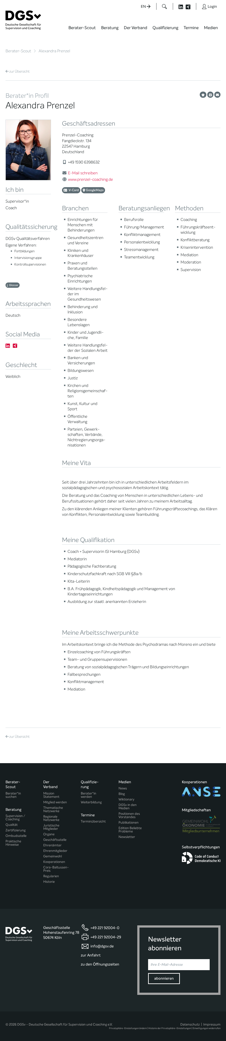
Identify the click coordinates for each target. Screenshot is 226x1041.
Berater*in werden (88, 795)
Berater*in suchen (13, 795)
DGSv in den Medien (128, 806)
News (123, 788)
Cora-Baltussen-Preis (56, 869)
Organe (49, 834)
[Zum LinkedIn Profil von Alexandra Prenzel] (8, 346)
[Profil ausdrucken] (210, 95)
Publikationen (129, 822)
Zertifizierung (16, 830)
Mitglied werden (55, 802)
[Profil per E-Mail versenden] (217, 95)
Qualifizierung (165, 27)
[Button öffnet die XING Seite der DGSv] (190, 6)
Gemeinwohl (52, 856)
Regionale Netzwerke (51, 818)
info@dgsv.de (102, 946)
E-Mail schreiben (83, 173)
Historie (49, 881)
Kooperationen (54, 862)
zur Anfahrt (91, 955)
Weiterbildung (91, 802)
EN (144, 6)
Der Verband (135, 27)
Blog (122, 794)
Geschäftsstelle (54, 839)
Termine (191, 27)
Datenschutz (190, 1024)
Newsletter (127, 837)
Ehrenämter (52, 845)
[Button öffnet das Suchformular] (164, 6)
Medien (211, 27)
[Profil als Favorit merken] (203, 95)
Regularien (51, 876)
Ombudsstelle (16, 836)
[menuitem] (82, 30)
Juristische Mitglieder (51, 827)
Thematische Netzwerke (53, 809)
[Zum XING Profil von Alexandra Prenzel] (15, 346)
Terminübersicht (93, 821)
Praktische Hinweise (13, 843)
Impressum (211, 1024)
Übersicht (19, 71)
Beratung (110, 27)
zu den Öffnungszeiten (100, 964)
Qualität (12, 824)
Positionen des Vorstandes (129, 815)
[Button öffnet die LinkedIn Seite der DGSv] (179, 6)
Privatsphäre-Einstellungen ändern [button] (128, 1028)
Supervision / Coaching (15, 817)
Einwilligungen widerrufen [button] (206, 1028)
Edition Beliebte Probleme (130, 829)
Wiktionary (126, 799)
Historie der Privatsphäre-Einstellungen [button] (169, 1028)
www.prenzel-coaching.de (90, 179)
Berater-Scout (82, 27)
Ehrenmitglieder (55, 851)
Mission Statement (51, 795)
